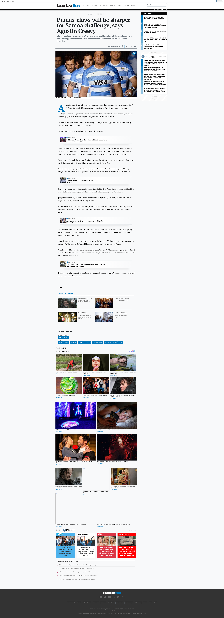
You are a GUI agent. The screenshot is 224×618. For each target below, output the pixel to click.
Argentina (86, 6)
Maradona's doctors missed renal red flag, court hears (85, 300)
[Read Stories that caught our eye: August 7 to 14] (104, 299)
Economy (94, 6)
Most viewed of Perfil (154, 57)
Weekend (138, 603)
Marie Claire (87, 603)
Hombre (110, 603)
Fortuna (103, 603)
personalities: (63, 335)
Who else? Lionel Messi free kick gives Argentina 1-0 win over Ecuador (79, 572)
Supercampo (129, 603)
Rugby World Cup (97, 342)
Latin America (103, 6)
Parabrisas (119, 603)
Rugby (66, 342)
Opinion (133, 6)
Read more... (72, 137)
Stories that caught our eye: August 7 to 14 (122, 300)
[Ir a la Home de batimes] (112, 593)
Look (145, 603)
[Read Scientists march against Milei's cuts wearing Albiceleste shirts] (104, 313)
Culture (119, 6)
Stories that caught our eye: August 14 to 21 (80, 181)
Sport (61, 342)
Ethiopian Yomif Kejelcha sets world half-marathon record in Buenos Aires (86, 141)
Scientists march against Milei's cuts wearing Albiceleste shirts (121, 315)
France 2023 (87, 342)
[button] (134, 53)
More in (59, 530)
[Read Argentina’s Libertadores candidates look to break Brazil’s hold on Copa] (67, 313)
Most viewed (147, 14)
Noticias (95, 603)
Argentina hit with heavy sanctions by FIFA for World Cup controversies (84, 222)
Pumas (80, 342)
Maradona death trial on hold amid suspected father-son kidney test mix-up (87, 265)
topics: (60, 340)
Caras (79, 603)
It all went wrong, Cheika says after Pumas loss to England (76, 568)
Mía (155, 603)
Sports (127, 6)
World (112, 6)
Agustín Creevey (63, 337)
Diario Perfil (71, 603)
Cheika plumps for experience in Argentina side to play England (78, 575)
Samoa (120, 342)
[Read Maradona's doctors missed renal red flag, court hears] (67, 299)
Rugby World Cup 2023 (111, 342)
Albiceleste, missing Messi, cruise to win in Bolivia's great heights (78, 565)
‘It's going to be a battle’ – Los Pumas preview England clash (77, 579)
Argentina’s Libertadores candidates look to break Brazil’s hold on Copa (84, 315)
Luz (150, 603)
